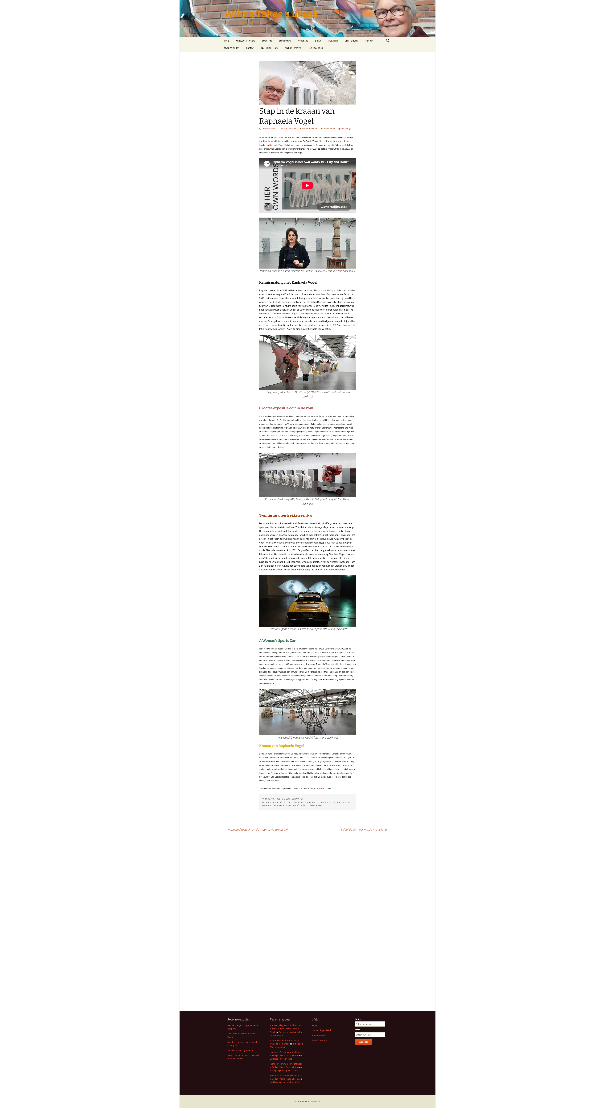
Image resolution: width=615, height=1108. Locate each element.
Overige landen (231, 47)
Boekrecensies (315, 47)
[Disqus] (307, 879)
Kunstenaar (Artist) (245, 40)
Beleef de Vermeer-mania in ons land (366, 829)
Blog (226, 40)
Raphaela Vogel (344, 128)
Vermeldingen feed (321, 1030)
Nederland (303, 40)
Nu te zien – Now (269, 47)
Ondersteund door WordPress (307, 1101)
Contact (250, 47)
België (318, 40)
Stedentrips (285, 40)
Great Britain (351, 40)
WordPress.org (319, 1040)
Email (357, 1029)
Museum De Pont (328, 128)
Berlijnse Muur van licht (281, 1058)
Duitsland (333, 40)
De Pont (319, 788)
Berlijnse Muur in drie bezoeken (285, 1082)
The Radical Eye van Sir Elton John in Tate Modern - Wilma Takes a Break (286, 1028)
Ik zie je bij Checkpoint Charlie (284, 1070)
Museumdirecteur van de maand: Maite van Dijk (256, 829)
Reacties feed (319, 1035)
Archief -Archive (293, 47)
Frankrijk (369, 40)
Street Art (267, 40)
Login (314, 1025)
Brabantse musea (310, 128)
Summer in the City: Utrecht (240, 1050)
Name (358, 1018)
